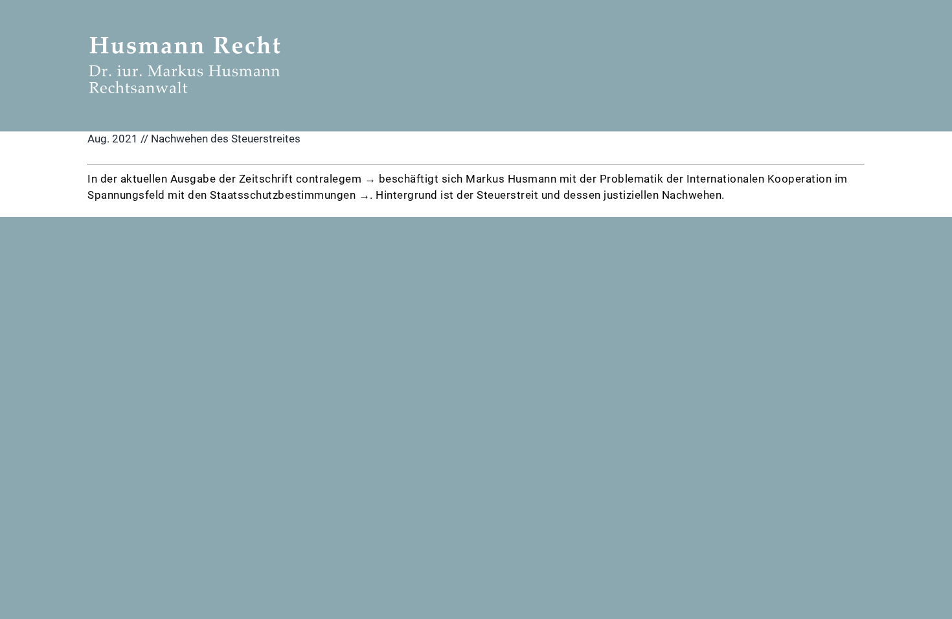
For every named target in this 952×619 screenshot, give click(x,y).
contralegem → (336, 178)
